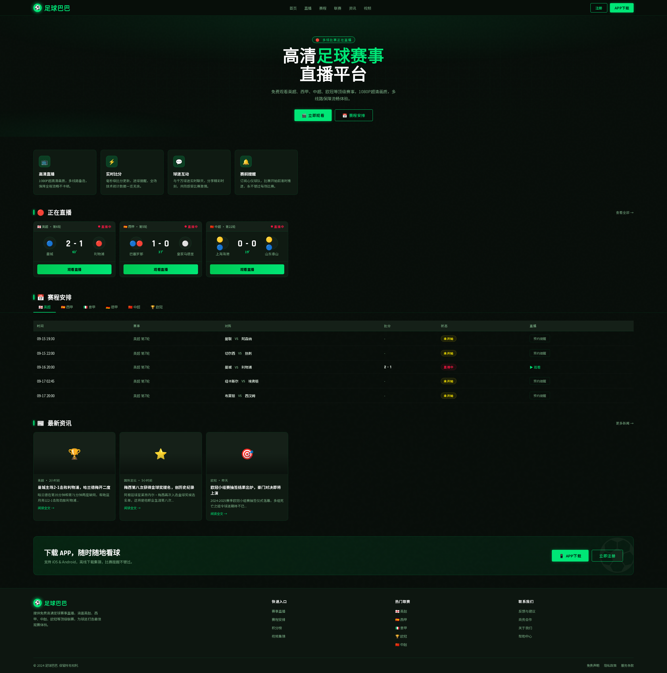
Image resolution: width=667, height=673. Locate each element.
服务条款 (627, 665)
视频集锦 (278, 636)
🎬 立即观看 (313, 115)
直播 (308, 8)
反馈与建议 (526, 611)
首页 (293, 8)
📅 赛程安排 (353, 115)
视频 (367, 8)
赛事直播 (278, 611)
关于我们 (525, 627)
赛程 (323, 8)
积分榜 (277, 627)
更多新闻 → (625, 423)
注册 (598, 7)
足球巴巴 (52, 9)
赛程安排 (278, 619)
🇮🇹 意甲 (401, 627)
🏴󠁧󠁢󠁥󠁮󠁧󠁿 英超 (401, 611)
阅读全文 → (46, 508)
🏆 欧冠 (401, 636)
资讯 (352, 8)
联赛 (338, 8)
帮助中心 (525, 636)
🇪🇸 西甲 (401, 619)
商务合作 (525, 619)
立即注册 (607, 555)
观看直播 (74, 269)
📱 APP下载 (570, 555)
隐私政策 (610, 665)
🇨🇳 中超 (401, 644)
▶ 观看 (535, 367)
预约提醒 (540, 338)
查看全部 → (625, 212)
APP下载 (622, 7)
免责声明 (593, 665)
